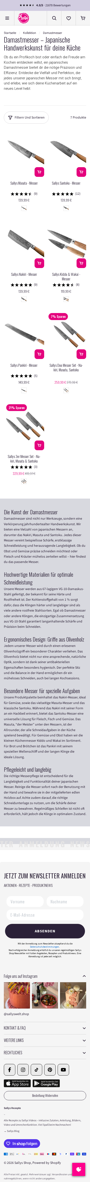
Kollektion (29, 33)
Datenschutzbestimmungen (44, 947)
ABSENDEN (45, 931)
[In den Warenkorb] (39, 172)
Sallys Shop (22, 1162)
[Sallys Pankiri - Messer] (24, 335)
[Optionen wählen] (81, 354)
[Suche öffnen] (54, 18)
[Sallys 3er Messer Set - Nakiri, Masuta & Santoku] (24, 426)
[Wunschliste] (68, 18)
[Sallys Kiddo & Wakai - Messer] (66, 244)
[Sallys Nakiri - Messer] (24, 244)
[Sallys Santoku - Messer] (66, 152)
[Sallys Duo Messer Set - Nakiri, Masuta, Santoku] (66, 335)
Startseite (10, 33)
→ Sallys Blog (11, 1131)
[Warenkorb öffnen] (83, 18)
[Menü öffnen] (7, 18)
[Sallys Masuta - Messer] (24, 152)
